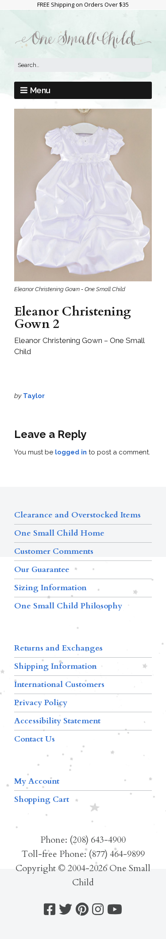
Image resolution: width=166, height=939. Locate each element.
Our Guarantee (41, 569)
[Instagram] (98, 909)
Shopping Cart (41, 799)
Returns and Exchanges (58, 648)
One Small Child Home (59, 533)
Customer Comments (53, 551)
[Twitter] (65, 909)
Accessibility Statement (57, 720)
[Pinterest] (82, 909)
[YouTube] (114, 909)
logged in (71, 452)
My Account (36, 781)
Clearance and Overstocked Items (77, 515)
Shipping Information (55, 666)
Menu (40, 90)
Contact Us (34, 739)
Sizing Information (50, 587)
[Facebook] (49, 909)
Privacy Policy (40, 702)
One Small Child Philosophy (68, 606)
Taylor (34, 396)
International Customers (59, 684)
